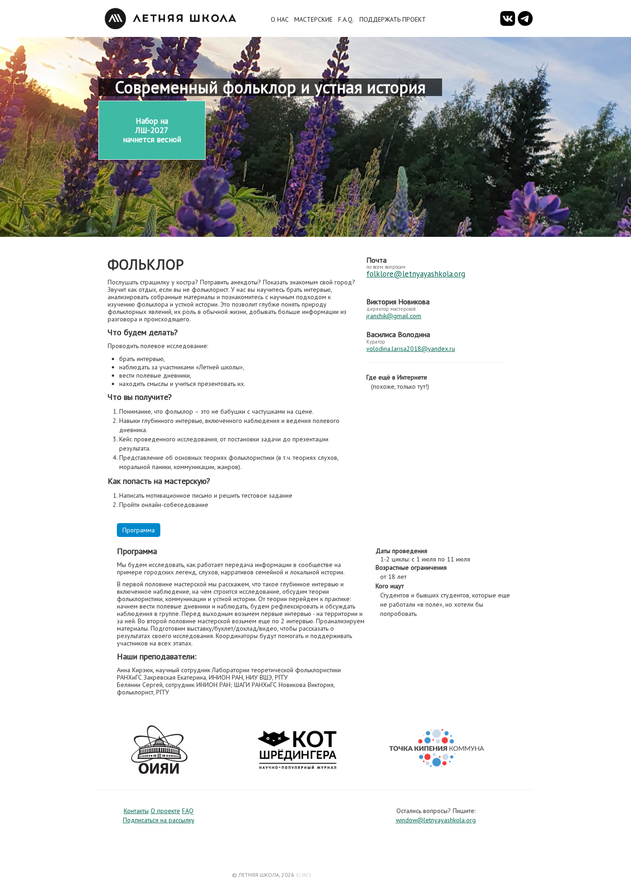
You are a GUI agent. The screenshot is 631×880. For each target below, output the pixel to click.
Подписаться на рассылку (158, 820)
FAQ (188, 811)
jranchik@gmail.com (393, 316)
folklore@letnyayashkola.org (415, 274)
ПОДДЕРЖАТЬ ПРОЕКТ (392, 19)
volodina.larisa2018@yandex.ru (410, 348)
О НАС (280, 19)
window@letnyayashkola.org (436, 820)
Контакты (136, 811)
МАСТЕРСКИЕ (313, 19)
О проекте (165, 811)
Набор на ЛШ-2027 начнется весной (152, 130)
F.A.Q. (346, 19)
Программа (138, 530)
